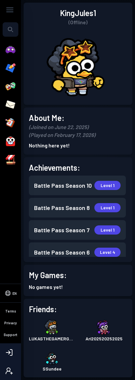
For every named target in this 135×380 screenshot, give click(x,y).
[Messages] (10, 105)
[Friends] (10, 86)
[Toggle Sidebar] (9, 9)
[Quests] (10, 123)
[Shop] (10, 160)
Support (10, 334)
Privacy (10, 323)
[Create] (10, 68)
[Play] (10, 50)
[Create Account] (10, 371)
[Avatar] (10, 141)
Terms (10, 311)
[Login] (10, 352)
